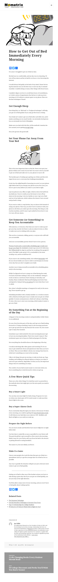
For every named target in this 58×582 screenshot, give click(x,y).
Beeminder (41, 258)
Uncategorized (30, 545)
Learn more (35, 535)
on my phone (29, 282)
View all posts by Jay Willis (21, 536)
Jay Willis (21, 545)
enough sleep (29, 127)
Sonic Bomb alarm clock (41, 413)
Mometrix (30, 528)
